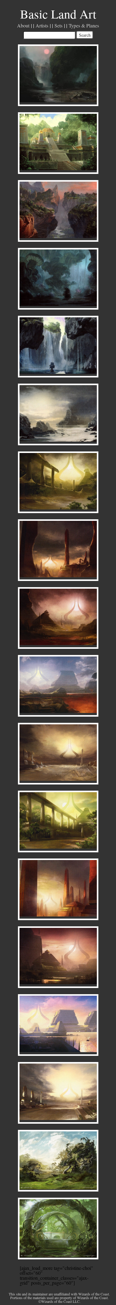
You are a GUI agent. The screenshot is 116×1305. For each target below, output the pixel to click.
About (23, 25)
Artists (42, 25)
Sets (58, 25)
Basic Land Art (58, 14)
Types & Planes (84, 25)
